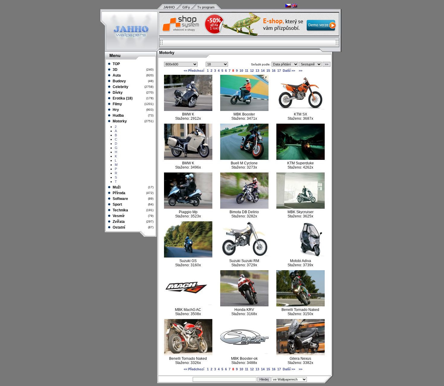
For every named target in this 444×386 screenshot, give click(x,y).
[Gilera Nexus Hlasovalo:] (300, 354)
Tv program (205, 7)
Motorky (119, 121)
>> (300, 70)
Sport (117, 204)
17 (279, 70)
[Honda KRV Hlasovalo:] (244, 305)
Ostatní (118, 227)
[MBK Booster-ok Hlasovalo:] (244, 354)
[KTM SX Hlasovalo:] (300, 110)
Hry (115, 110)
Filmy (117, 104)
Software (120, 199)
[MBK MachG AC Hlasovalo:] (188, 305)
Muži (116, 187)
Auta (116, 75)
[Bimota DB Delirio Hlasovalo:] (244, 207)
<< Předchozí (194, 70)
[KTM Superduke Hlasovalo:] (300, 158)
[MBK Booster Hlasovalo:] (244, 110)
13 (257, 70)
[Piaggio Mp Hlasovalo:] (188, 207)
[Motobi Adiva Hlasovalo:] (300, 256)
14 (263, 70)
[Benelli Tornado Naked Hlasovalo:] (300, 305)
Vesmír (118, 216)
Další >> (289, 70)
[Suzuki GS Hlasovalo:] (188, 256)
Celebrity (120, 87)
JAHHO (169, 7)
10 (241, 70)
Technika (120, 210)
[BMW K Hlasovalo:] (188, 110)
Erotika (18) (122, 98)
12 (252, 70)
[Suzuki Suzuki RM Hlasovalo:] (244, 256)
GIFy (186, 7)
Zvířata (118, 222)
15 (268, 70)
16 (273, 70)
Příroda (118, 193)
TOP (116, 64)
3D (114, 70)
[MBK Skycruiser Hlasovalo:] (300, 207)
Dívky (117, 92)
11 (246, 70)
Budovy (119, 81)
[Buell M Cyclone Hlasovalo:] (244, 158)
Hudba (118, 115)
